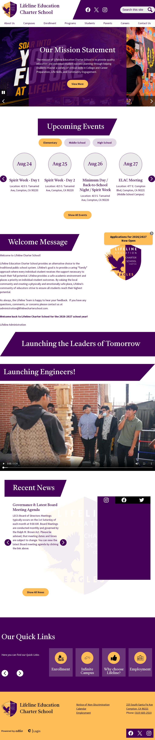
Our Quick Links (28, 637)
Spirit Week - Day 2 (60, 180)
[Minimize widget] (151, 233)
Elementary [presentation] (50, 142)
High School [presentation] (104, 142)
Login (33, 731)
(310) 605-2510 (143, 712)
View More (78, 84)
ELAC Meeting (131, 180)
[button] (9, 23)
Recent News (34, 488)
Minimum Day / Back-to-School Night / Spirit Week (95, 185)
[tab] (50, 142)
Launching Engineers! (39, 372)
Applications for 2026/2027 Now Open (128, 238)
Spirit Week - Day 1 (24, 180)
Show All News (35, 592)
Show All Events (77, 215)
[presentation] (106, 500)
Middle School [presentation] (77, 142)
